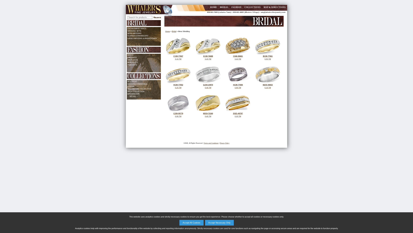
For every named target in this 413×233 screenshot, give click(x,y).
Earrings (132, 57)
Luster (130, 86)
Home (167, 31)
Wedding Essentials (137, 84)
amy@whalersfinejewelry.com (273, 12)
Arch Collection (135, 91)
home (213, 7)
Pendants (132, 65)
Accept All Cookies (191, 223)
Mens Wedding (134, 33)
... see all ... (132, 96)
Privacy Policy (224, 143)
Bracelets (132, 62)
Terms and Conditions (211, 143)
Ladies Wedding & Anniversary (142, 38)
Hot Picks (132, 82)
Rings (130, 55)
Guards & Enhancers (137, 36)
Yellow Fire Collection (139, 89)
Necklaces (132, 60)
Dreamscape (133, 94)
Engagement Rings (136, 28)
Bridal (224, 7)
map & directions (275, 7)
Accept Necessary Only (219, 223)
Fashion (237, 7)
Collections (252, 7)
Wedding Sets (134, 31)
